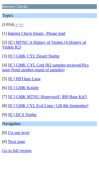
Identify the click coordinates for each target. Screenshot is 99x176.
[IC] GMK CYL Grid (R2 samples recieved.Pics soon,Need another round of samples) (45, 67)
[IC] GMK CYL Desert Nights (33, 56)
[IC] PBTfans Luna (24, 79)
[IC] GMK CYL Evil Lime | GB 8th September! (48, 105)
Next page (16, 141)
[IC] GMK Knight (23, 87)
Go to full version (16, 150)
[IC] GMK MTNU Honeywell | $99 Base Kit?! (47, 96)
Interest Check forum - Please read (36, 33)
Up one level (18, 132)
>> (21, 24)
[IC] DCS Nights (22, 114)
